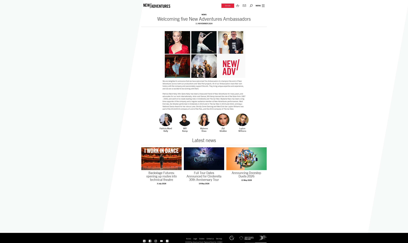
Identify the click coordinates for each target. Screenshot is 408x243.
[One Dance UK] (263, 236)
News (204, 14)
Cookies (201, 239)
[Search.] (251, 5)
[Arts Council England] (247, 236)
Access (188, 239)
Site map (219, 239)
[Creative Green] (232, 237)
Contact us (210, 239)
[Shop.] (237, 5)
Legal (195, 239)
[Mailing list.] (244, 5)
